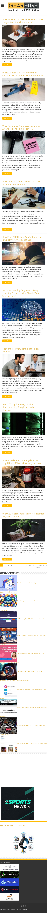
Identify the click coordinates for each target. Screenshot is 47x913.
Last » (38, 567)
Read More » (7, 65)
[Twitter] (25, 906)
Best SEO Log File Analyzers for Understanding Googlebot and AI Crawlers (18, 407)
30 (29, 565)
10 (21, 565)
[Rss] (21, 906)
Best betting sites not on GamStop (13, 825)
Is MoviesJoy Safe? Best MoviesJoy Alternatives (31, 619)
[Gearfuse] (23, 6)
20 (25, 565)
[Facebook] (23, 906)
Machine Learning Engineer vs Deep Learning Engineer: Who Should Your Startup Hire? (20, 293)
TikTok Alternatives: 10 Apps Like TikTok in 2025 (32, 743)
